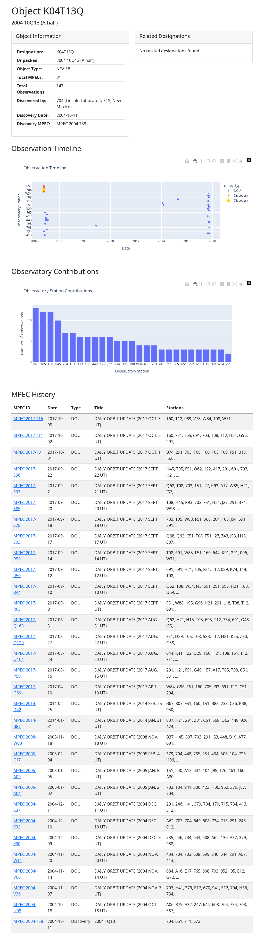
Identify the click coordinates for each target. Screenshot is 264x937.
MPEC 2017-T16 (28, 418)
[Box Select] (208, 160)
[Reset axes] (241, 160)
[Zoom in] (222, 160)
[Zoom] (195, 160)
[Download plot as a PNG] (187, 160)
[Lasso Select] (214, 160)
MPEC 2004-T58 (28, 921)
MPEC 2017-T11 (28, 435)
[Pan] (202, 160)
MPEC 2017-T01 (28, 452)
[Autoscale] (235, 160)
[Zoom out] (228, 160)
